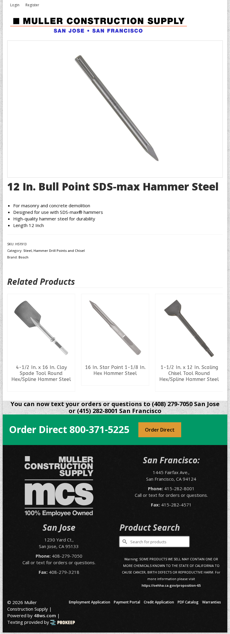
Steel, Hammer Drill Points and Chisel (54, 250)
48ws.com (45, 615)
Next (217, 343)
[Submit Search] (123, 541)
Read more (41, 387)
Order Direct (160, 429)
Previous (12, 343)
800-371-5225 (99, 429)
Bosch (23, 257)
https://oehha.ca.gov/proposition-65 (171, 585)
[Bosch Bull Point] (115, 108)
